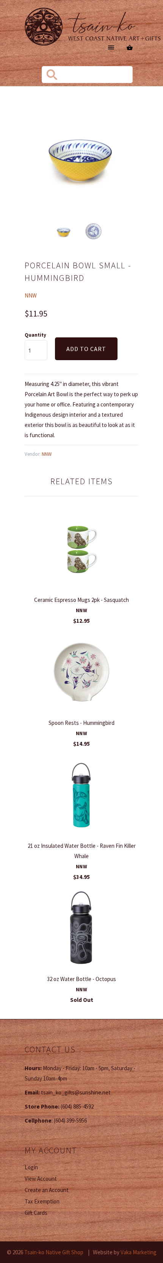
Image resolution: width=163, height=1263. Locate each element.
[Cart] (129, 47)
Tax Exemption (42, 1201)
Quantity (35, 335)
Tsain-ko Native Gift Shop (53, 1252)
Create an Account (47, 1190)
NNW (31, 295)
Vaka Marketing (139, 1252)
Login (31, 1167)
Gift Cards (36, 1212)
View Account (41, 1178)
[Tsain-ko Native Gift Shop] (93, 28)
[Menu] (111, 47)
